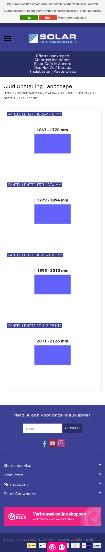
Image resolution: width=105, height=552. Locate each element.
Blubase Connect (73, 93)
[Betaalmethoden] (31, 545)
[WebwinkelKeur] (52, 516)
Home (8, 93)
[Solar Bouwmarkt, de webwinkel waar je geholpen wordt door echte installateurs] (60, 38)
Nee (48, 17)
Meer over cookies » (72, 17)
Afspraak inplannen (52, 60)
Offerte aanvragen (52, 56)
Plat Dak (51, 93)
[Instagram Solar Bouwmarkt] (61, 443)
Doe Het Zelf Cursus (52, 67)
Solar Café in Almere (52, 64)
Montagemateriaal (28, 93)
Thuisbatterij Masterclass (52, 71)
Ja (29, 17)
